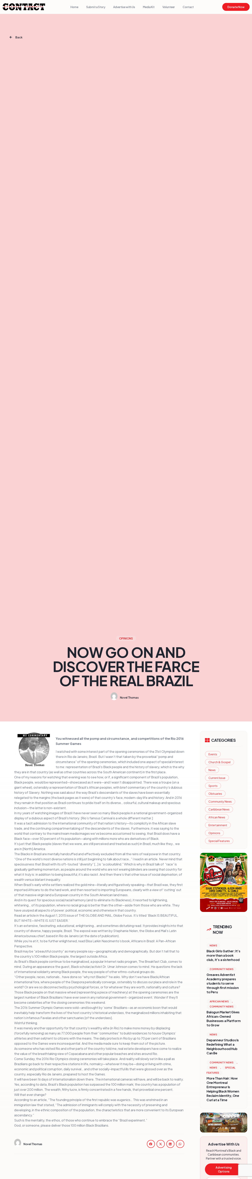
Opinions (214, 833)
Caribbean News (219, 809)
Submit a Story (95, 7)
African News (216, 817)
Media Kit (149, 7)
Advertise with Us (124, 7)
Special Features (219, 841)
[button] (151, 1144)
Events (212, 754)
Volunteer (168, 7)
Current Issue (216, 778)
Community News (220, 801)
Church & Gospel (219, 762)
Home (74, 7)
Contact (188, 7)
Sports (213, 785)
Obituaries (215, 793)
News (212, 770)
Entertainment (217, 825)
